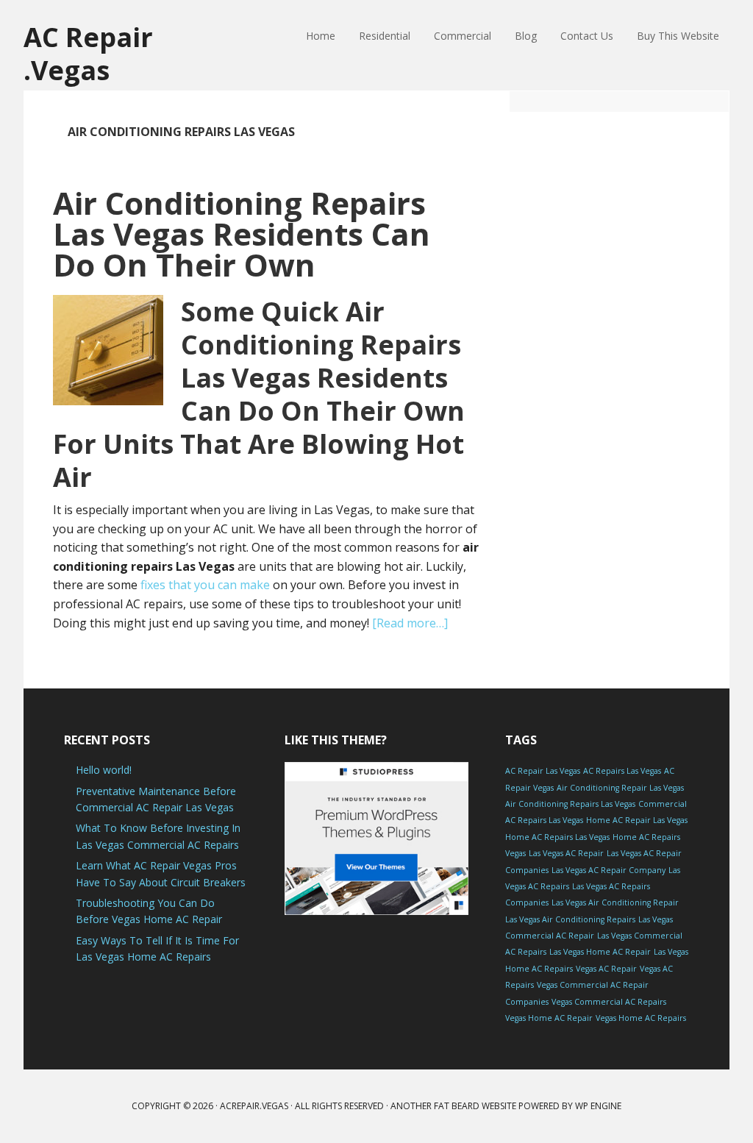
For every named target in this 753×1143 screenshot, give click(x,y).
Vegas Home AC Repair (549, 1018)
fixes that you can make (205, 585)
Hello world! (104, 770)
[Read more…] (410, 623)
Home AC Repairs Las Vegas (557, 837)
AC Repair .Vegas (88, 53)
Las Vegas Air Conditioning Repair (615, 902)
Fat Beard (456, 1106)
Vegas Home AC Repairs (641, 1018)
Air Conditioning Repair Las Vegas (620, 788)
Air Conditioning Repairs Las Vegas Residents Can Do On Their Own (241, 233)
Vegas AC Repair (606, 969)
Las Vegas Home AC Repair (600, 952)
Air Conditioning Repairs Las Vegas (570, 804)
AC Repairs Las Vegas (622, 771)
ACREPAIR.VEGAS (254, 1106)
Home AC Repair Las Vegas (637, 820)
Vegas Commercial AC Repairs (609, 1002)
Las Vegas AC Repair (566, 853)
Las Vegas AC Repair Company (608, 870)
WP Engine (598, 1106)
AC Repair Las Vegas (542, 771)
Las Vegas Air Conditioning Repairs (570, 919)
